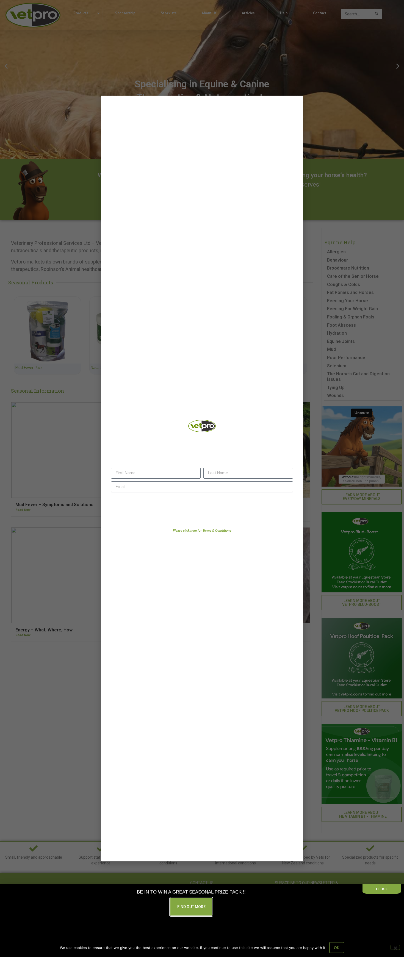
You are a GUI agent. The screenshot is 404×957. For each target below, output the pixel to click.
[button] (289, 115)
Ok (336, 947)
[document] (202, 478)
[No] (395, 947)
